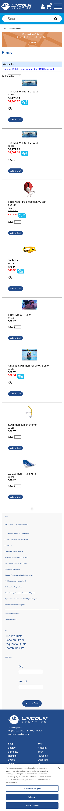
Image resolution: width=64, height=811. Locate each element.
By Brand (12, 28)
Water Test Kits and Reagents (15, 605)
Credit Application (11, 619)
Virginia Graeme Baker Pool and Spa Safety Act (21, 599)
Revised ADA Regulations (13, 587)
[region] (32, 787)
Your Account (42, 745)
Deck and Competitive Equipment (16, 557)
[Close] (59, 768)
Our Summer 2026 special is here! (16, 524)
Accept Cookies (32, 805)
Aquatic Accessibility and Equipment (17, 533)
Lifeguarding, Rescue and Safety (16, 563)
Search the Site (14, 648)
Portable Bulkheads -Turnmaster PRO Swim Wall (28, 69)
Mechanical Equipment (12, 569)
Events (11, 760)
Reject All (32, 797)
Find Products (13, 636)
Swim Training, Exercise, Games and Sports (20, 593)
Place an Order (14, 640)
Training (12, 756)
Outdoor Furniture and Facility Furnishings (19, 575)
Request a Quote (15, 644)
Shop (5, 28)
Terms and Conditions (12, 614)
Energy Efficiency (13, 750)
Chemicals (8, 545)
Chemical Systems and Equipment (16, 539)
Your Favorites (43, 754)
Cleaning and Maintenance (14, 551)
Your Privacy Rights (32, 788)
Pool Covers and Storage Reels (15, 581)
